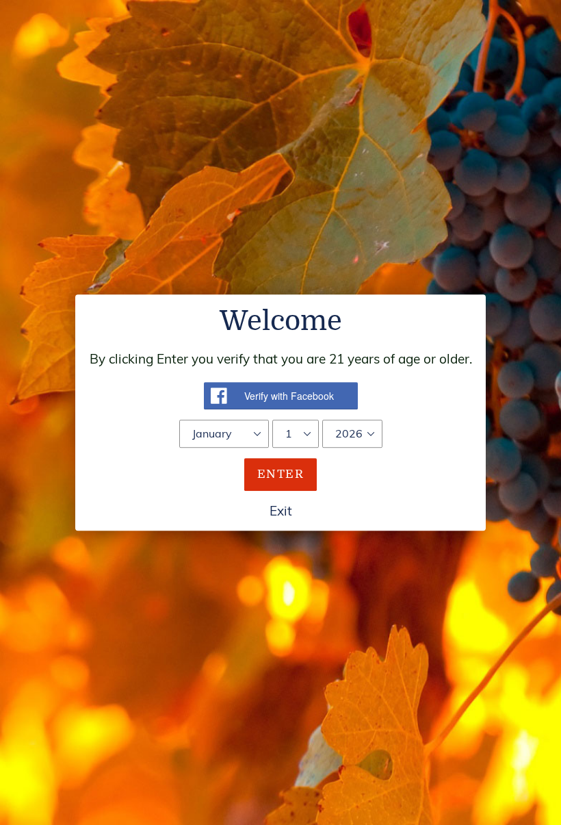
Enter (280, 474)
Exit (281, 511)
